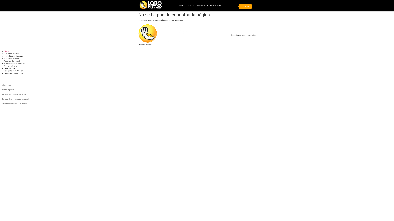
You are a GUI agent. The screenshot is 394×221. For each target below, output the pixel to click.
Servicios (190, 6)
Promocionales (217, 6)
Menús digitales (8, 90)
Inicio (181, 6)
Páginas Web (202, 6)
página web (6, 85)
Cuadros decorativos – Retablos (14, 104)
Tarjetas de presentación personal (15, 99)
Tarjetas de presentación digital (14, 94)
